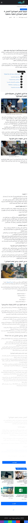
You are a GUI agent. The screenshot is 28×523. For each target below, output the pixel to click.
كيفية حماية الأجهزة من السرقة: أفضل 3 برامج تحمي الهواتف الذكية (7, 482)
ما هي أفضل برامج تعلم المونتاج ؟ (14, 79)
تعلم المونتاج (22, 458)
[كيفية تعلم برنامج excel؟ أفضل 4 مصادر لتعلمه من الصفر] (21, 490)
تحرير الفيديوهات (9, 282)
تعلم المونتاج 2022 (13, 458)
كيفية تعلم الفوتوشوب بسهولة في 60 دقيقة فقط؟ (16, 450)
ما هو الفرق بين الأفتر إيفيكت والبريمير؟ (13, 82)
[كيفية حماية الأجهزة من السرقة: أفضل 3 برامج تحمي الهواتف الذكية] (7, 475)
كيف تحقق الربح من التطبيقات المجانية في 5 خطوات (22, 482)
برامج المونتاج (22, 456)
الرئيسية (24, 6)
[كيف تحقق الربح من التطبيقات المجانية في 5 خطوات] (21, 475)
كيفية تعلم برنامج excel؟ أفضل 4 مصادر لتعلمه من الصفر (21, 496)
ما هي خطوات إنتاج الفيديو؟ (15, 76)
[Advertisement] (14, 33)
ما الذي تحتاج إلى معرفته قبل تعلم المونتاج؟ (12, 74)
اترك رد (14, 503)
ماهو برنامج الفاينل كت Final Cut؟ (14, 84)
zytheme (6, 518)
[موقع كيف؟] (21, 2)
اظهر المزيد (14, 462)
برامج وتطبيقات (19, 6)
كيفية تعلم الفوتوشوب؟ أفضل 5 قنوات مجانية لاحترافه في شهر (14, 451)
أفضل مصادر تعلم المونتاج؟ (15, 87)
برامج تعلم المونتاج (12, 456)
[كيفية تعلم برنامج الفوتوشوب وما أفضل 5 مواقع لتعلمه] (7, 490)
